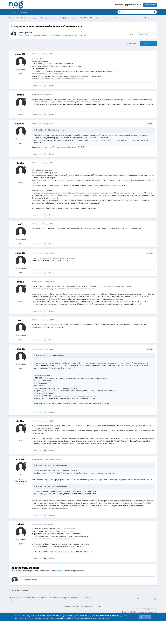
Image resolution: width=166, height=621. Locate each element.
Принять (144, 617)
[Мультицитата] (45, 85)
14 (21, 244)
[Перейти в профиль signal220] (13, 33)
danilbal (20, 95)
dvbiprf (20, 524)
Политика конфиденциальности (144, 609)
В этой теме (145, 12)
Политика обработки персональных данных (139, 612)
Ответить (148, 43)
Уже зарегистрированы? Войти (127, 5)
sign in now (60, 571)
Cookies (98, 606)
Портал (24, 12)
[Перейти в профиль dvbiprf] (21, 532)
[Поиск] (154, 12)
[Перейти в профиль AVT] (21, 232)
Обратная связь (86, 606)
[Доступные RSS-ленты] (154, 598)
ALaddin (20, 459)
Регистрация (150, 4)
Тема (74, 606)
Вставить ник (36, 86)
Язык (67, 606)
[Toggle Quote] (35, 130)
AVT (20, 224)
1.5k (21, 114)
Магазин (14, 12)
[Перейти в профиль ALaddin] (21, 467)
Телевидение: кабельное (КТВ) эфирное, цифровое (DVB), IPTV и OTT (58, 35)
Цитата (51, 86)
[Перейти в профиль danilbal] (21, 103)
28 (21, 544)
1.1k (21, 479)
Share (131, 34)
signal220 (28, 33)
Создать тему (130, 43)
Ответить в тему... (30, 580)
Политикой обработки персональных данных (92, 618)
